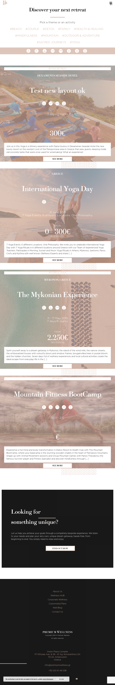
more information (48, 679)
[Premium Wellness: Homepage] (5, 3)
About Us (57, 592)
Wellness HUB (57, 596)
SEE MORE (57, 159)
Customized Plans (57, 604)
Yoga (63, 273)
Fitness (54, 273)
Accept (61, 679)
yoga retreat (58, 69)
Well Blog (57, 608)
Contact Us (57, 612)
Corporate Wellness (57, 600)
